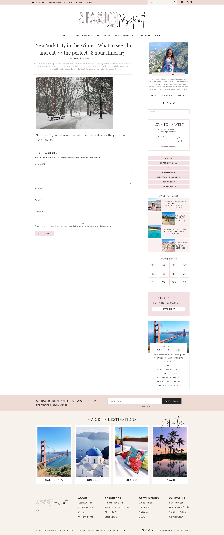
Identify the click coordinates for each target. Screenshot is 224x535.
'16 (184, 265)
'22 (163, 282)
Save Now (169, 309)
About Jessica (85, 503)
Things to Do (169, 374)
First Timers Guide (168, 370)
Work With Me (85, 517)
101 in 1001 (167, 95)
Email (38, 200)
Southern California (179, 512)
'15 (173, 265)
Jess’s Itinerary (168, 385)
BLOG (142, 517)
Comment (40, 164)
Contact (41, 2)
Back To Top (119, 530)
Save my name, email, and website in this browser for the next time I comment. (73, 226)
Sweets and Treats (169, 381)
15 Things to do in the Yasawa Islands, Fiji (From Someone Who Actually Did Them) (175, 218)
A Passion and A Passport (112, 18)
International (168, 163)
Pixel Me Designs (179, 530)
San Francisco (176, 503)
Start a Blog (76, 2)
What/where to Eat (168, 378)
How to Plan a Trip (114, 503)
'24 (184, 282)
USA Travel (144, 507)
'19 (173, 273)
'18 (163, 273)
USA (169, 168)
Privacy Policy (103, 530)
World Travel (145, 503)
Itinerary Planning (168, 177)
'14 (163, 265)
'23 (174, 282)
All (169, 365)
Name (38, 188)
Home (33, 2)
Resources (169, 182)
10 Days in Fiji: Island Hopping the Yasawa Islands (175, 231)
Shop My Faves (112, 512)
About (154, 95)
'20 (184, 273)
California (168, 172)
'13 (152, 265)
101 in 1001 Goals (86, 507)
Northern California (179, 507)
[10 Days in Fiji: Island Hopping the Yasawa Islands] (155, 232)
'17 (153, 273)
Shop (89, 2)
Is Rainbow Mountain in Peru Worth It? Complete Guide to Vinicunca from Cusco (175, 245)
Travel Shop (169, 186)
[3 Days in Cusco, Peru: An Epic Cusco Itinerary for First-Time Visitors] (155, 205)
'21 (152, 282)
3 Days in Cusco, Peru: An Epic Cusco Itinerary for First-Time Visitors (175, 204)
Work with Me (57, 2)
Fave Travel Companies (117, 507)
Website (39, 211)
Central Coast (176, 517)
